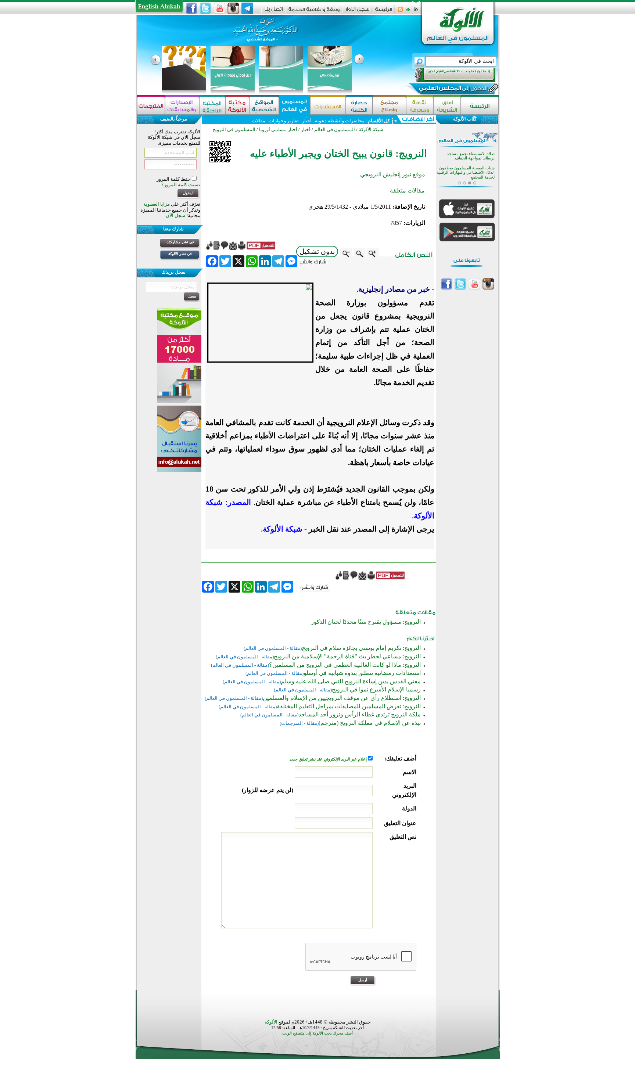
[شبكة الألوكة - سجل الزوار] (357, 11)
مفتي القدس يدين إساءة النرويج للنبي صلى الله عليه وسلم (351, 681)
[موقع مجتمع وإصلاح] (389, 106)
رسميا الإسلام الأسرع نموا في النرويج (376, 689)
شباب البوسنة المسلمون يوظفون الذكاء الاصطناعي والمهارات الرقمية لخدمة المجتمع (466, 172)
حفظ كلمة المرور (174, 179)
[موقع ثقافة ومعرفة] (419, 106)
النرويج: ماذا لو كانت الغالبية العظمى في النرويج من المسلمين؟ (345, 665)
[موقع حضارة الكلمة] (359, 106)
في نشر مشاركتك (180, 242)
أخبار (307, 120)
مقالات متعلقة (407, 190)
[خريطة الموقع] (408, 11)
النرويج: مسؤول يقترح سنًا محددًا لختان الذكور (366, 622)
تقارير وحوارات (284, 120)
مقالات (258, 120)
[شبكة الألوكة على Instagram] (233, 8)
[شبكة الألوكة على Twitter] (205, 8)
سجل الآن (175, 215)
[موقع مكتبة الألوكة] (237, 106)
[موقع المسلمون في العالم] (294, 106)
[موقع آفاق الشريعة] (447, 106)
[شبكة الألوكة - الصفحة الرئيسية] (384, 12)
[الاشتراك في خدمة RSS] (400, 11)
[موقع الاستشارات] (328, 106)
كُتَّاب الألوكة (465, 119)
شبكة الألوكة (371, 129)
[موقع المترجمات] (151, 106)
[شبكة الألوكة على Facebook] (191, 8)
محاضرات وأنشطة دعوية (339, 120)
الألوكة (271, 1022)
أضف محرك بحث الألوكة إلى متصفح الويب (317, 1033)
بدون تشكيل (317, 251)
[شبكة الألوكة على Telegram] (247, 8)
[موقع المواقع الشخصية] (264, 106)
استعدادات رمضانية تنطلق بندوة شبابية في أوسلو (362, 673)
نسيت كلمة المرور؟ (180, 184)
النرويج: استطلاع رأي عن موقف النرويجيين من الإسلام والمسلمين (342, 698)
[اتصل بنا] (273, 11)
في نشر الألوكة (180, 254)
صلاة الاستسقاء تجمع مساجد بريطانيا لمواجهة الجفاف (471, 156)
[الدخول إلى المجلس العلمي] (452, 90)
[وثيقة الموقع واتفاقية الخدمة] (314, 12)
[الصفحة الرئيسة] (416, 11)
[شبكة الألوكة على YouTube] (219, 8)
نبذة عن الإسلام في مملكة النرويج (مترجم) (370, 723)
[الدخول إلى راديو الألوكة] (448, 75)
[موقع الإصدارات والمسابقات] (182, 106)
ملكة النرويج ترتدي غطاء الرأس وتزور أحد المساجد (359, 714)
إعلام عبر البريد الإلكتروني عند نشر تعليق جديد (329, 759)
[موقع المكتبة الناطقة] (212, 106)
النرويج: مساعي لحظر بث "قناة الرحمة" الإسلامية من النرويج (347, 656)
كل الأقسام (379, 120)
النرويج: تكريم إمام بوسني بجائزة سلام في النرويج (361, 648)
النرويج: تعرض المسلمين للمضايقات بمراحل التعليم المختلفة (349, 706)
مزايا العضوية (156, 204)
